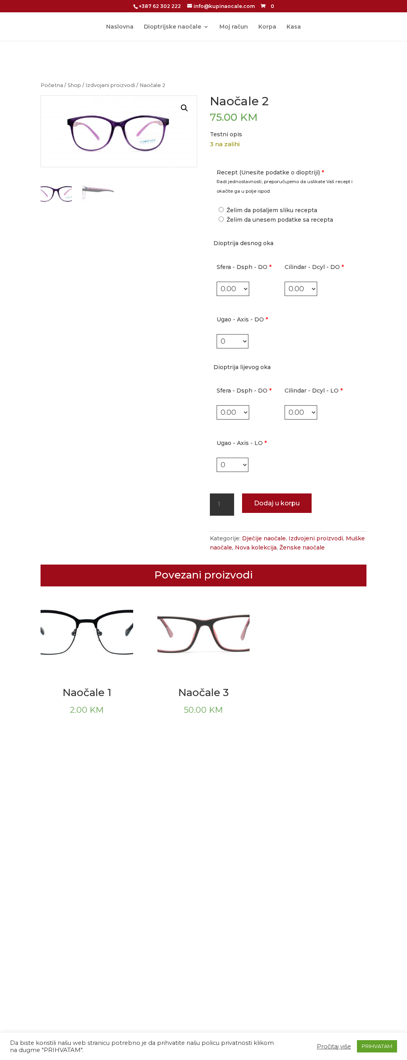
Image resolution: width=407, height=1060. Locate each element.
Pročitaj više (334, 1046)
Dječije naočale (264, 538)
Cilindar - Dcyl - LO (314, 390)
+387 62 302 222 (160, 6)
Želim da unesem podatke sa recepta (279, 219)
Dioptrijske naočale (172, 27)
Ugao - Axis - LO (242, 443)
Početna (52, 85)
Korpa (267, 27)
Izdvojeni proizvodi (110, 85)
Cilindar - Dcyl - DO (314, 267)
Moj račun (233, 27)
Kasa (294, 27)
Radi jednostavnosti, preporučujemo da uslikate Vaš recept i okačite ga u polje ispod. (285, 186)
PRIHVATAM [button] (377, 1046)
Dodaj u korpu (277, 503)
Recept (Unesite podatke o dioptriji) (270, 172)
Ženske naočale (302, 547)
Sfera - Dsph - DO (244, 267)
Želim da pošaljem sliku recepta (271, 210)
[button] (184, 108)
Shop (74, 85)
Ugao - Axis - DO (242, 319)
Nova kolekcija (256, 547)
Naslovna (120, 27)
